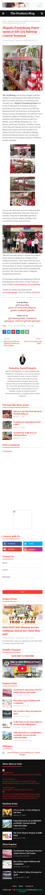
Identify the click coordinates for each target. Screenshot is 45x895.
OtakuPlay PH (7, 773)
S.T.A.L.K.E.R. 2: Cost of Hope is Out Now (26, 811)
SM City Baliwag (20, 326)
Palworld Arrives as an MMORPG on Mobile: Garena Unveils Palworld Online (27, 735)
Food (10, 326)
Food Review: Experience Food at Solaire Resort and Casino (27, 691)
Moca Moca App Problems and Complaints (26, 702)
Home (4, 21)
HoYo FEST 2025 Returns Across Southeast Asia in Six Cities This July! (21, 631)
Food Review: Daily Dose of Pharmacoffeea (24, 434)
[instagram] (32, 549)
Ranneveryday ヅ (9, 779)
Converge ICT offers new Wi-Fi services (17, 790)
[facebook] (12, 544)
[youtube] (12, 549)
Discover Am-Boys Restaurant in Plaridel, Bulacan (27, 412)
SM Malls (11, 21)
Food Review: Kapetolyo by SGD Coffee (27, 423)
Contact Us (29, 886)
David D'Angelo (9, 40)
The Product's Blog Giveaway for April (27, 712)
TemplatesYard (21, 890)
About (21, 886)
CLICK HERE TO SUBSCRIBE (22, 656)
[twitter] (32, 544)
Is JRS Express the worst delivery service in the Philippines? (27, 723)
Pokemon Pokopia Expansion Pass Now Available (21, 775)
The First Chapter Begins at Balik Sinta (27, 834)
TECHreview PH (8, 788)
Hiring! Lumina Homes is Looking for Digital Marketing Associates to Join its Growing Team (21, 782)
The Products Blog (22, 13)
